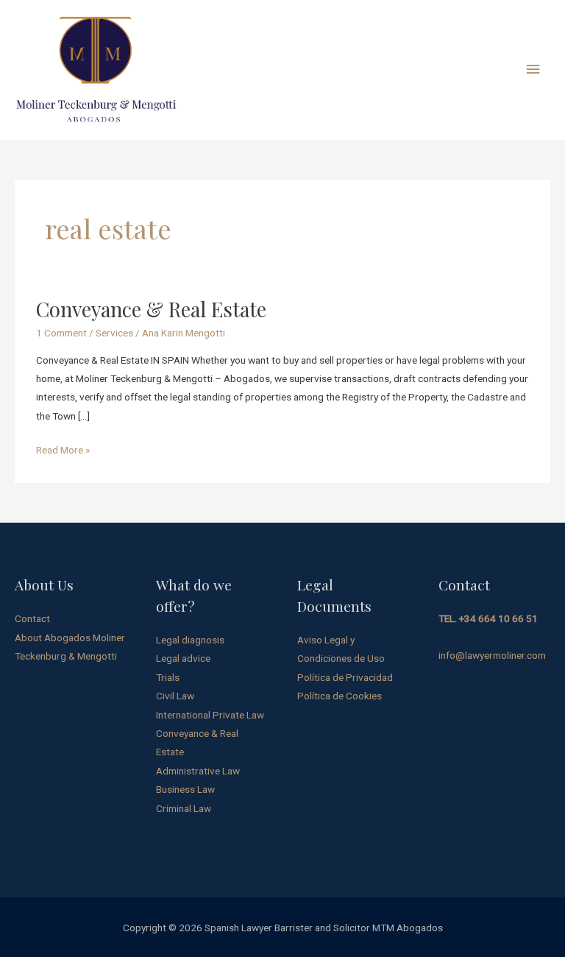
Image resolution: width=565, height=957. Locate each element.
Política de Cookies (339, 696)
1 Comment (61, 333)
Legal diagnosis (190, 640)
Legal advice (183, 658)
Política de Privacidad (345, 677)
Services (114, 333)
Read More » (63, 448)
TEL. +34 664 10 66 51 (488, 618)
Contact (32, 618)
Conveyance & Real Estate (151, 308)
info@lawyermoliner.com (492, 655)
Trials (168, 677)
